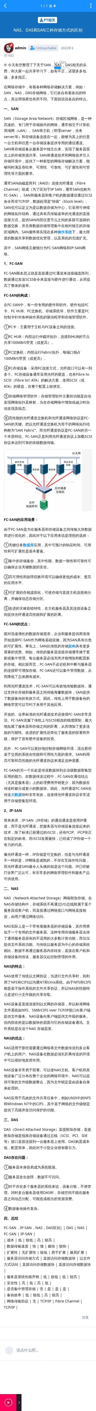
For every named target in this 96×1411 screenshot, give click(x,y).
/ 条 (46, 5)
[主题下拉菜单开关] (91, 6)
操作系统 (65, 231)
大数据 (16, 794)
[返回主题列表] (5, 6)
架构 (72, 646)
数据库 (28, 544)
